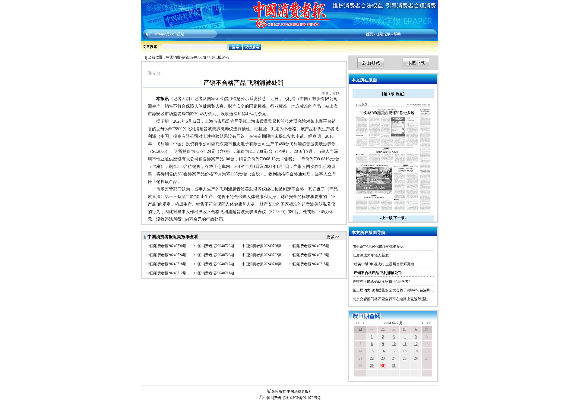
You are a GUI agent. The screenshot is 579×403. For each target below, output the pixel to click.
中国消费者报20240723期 (214, 255)
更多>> (333, 237)
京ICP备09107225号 (305, 398)
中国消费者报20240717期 (214, 264)
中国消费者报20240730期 (186, 57)
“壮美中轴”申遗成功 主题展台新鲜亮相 (383, 264)
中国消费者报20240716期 (262, 264)
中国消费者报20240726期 (262, 246)
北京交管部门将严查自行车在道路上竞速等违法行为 (394, 299)
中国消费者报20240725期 (309, 246)
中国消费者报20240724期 (166, 255)
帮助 (397, 34)
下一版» (400, 218)
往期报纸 (383, 34)
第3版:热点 (220, 57)
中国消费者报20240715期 (309, 264)
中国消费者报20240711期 (214, 273)
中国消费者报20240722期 (262, 255)
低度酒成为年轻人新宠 (371, 255)
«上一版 (386, 218)
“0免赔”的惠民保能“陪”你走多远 (378, 246)
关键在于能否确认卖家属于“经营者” (381, 281)
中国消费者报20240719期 (309, 255)
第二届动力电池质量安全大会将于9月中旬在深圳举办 (395, 290)
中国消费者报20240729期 (214, 246)
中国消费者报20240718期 (166, 264)
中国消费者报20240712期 (166, 273)
